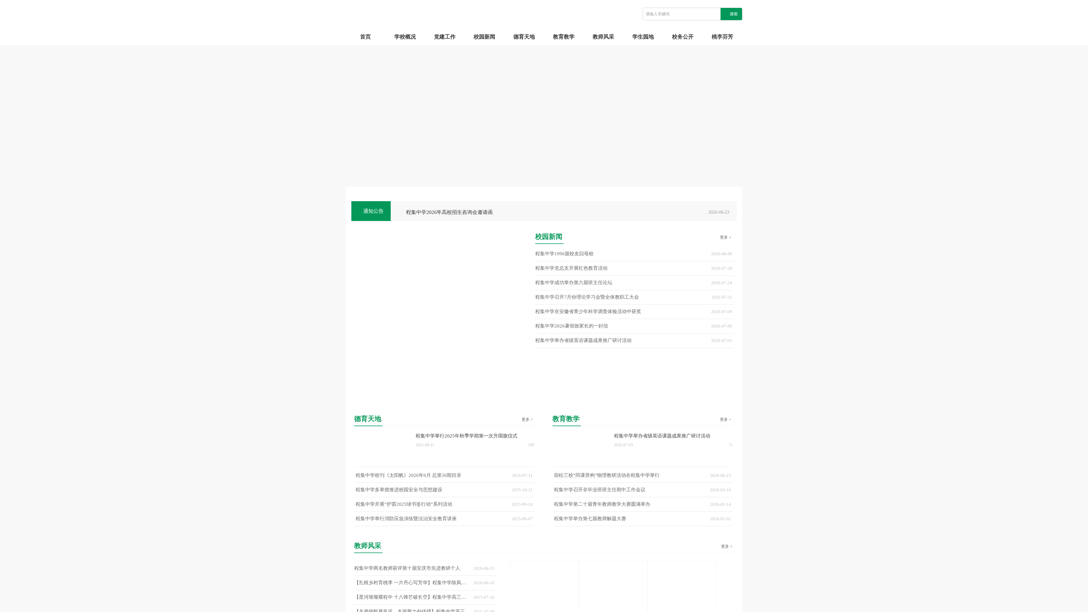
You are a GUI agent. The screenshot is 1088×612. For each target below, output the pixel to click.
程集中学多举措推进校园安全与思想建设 (399, 489)
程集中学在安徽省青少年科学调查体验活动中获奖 (588, 311)
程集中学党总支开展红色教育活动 (571, 268)
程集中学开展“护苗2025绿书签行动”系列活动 (404, 504)
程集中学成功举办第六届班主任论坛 (573, 282)
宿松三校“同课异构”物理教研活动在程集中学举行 (607, 475)
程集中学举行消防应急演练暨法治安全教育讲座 (406, 518)
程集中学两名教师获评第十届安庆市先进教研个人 (407, 568)
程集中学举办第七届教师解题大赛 (590, 518)
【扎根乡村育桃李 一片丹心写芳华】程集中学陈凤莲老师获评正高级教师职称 (412, 582)
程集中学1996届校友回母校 (564, 253)
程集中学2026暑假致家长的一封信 (571, 326)
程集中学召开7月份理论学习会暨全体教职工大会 (587, 297)
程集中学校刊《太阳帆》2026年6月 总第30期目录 (408, 475)
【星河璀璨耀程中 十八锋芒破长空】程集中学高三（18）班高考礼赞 (412, 597)
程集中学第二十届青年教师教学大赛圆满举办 (602, 504)
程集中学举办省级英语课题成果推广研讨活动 (583, 340)
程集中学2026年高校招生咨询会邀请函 (449, 212)
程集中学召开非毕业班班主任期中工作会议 (599, 489)
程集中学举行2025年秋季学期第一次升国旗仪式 (466, 436)
